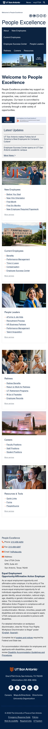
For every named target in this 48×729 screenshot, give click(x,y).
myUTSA (37, 2)
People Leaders (37, 43)
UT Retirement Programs (17, 390)
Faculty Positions (14, 444)
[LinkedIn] (30, 15)
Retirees (7, 50)
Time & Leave (13, 263)
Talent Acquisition (14, 331)
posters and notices (24, 637)
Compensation (13, 266)
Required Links (26, 721)
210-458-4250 (17, 541)
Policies (35, 717)
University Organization (24, 698)
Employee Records (15, 398)
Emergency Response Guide (19, 717)
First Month (11, 201)
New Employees (19, 30)
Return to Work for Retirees (18, 386)
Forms (9, 502)
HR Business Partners (16, 324)
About (6, 30)
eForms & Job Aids (15, 317)
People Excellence (24, 22)
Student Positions (14, 452)
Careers (17, 50)
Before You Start (14, 194)
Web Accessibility (11, 721)
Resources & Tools (13, 493)
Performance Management (18, 259)
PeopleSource (13, 506)
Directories (37, 694)
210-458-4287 (14, 546)
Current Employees (12, 37)
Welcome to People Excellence (12, 12)
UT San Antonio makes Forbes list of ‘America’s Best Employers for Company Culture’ (21, 139)
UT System (37, 721)
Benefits (10, 255)
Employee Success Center (15, 43)
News (28, 2)
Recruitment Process (16, 320)
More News (9, 155)
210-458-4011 (29, 679)
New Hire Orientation (16, 198)
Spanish (13, 632)
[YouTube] (34, 15)
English (5, 632)
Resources (28, 50)
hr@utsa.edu (16, 551)
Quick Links (12, 498)
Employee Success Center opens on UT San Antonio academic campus (23, 148)
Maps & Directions (22, 694)
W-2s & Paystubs (14, 394)
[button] (44, 2)
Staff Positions (13, 448)
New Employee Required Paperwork (23, 209)
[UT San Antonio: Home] (12, 2)
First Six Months (14, 205)
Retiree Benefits (14, 383)
